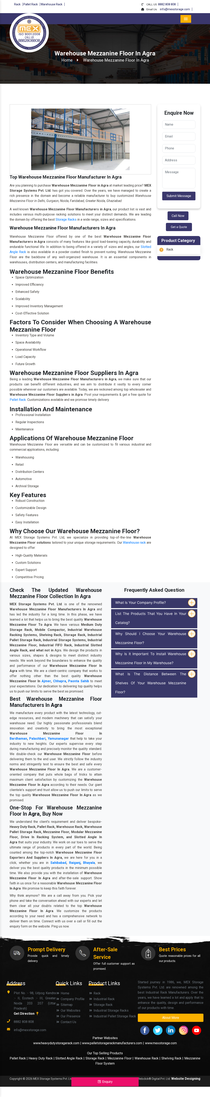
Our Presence (70, 1016)
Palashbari (37, 739)
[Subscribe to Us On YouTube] (196, 1030)
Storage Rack (103, 1005)
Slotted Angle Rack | (69, 1058)
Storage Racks (66, 219)
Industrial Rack (104, 999)
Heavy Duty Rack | (42, 1058)
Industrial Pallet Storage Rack (114, 1016)
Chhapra (59, 681)
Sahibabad (58, 863)
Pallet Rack (30, 4)
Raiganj (74, 863)
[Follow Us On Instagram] (183, 1030)
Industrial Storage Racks (111, 1010)
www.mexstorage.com (161, 1043)
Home (67, 60)
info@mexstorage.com (175, 9)
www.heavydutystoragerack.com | (57, 1043)
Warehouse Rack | (147, 1058)
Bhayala (89, 863)
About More (170, 1018)
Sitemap (66, 1005)
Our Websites (70, 1010)
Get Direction (24, 1014)
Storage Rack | (96, 1058)
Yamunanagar (58, 739)
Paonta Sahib (78, 681)
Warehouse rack (134, 542)
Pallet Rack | (19, 1058)
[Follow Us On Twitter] (158, 1030)
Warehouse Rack (51, 4)
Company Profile (72, 999)
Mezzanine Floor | (120, 1058)
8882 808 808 (167, 4)
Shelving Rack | (172, 1058)
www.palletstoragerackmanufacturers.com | (113, 1043)
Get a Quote (179, 227)
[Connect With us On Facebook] (145, 1030)
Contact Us (68, 1022)
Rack (17, 4)
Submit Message (179, 196)
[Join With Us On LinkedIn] (170, 1030)
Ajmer (46, 681)
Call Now (178, 216)
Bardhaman (18, 739)
